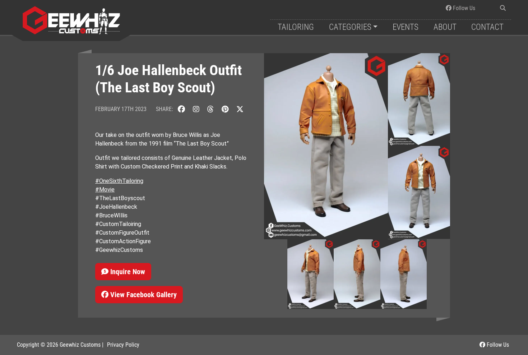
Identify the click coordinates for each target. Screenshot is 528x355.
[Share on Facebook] (181, 109)
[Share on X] (240, 109)
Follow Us (463, 8)
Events (405, 27)
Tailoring (296, 27)
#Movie (105, 189)
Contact (487, 27)
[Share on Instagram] (196, 109)
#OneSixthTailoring (119, 181)
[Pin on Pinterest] (225, 109)
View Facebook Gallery (142, 294)
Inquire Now (126, 271)
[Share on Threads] (210, 109)
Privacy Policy (123, 344)
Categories (350, 27)
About (445, 27)
